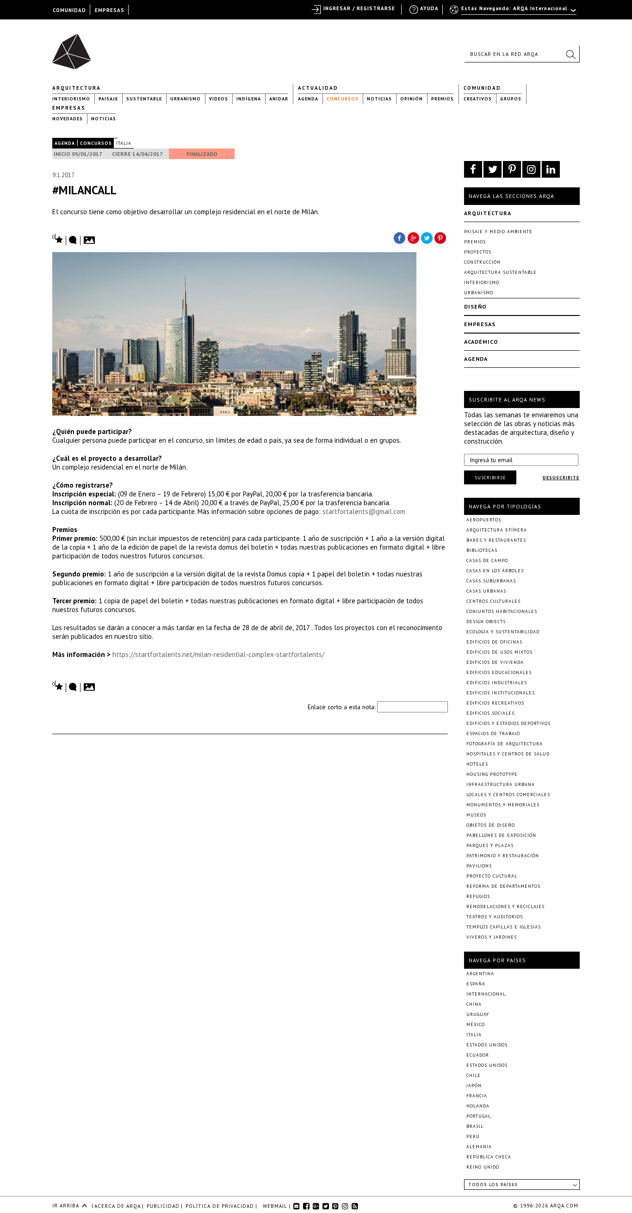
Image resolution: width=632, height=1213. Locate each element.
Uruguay (477, 1014)
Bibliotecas (481, 550)
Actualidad (318, 88)
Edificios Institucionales (500, 693)
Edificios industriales (496, 683)
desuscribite (561, 478)
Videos (218, 99)
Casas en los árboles (495, 571)
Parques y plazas (490, 845)
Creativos (478, 99)
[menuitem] (513, 12)
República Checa (488, 1157)
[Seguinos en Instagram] (531, 169)
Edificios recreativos (495, 703)
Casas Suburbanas (491, 581)
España (475, 984)
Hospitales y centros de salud (508, 754)
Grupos (510, 99)
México (475, 1024)
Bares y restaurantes (496, 540)
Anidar (278, 99)
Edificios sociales (490, 713)
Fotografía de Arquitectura (504, 744)
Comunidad (482, 88)
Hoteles (477, 764)
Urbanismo (185, 99)
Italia (123, 143)
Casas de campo (487, 560)
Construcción (482, 262)
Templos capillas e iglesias (503, 927)
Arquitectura (76, 88)
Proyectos (477, 252)
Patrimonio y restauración (502, 856)
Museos (476, 815)
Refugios (478, 896)
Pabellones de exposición (501, 835)
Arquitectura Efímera (496, 530)
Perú (473, 1136)
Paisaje (108, 99)
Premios (442, 99)
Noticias (379, 99)
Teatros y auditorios (494, 917)
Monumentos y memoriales (502, 805)
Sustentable (144, 99)
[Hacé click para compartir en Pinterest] (441, 237)
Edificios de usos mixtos (499, 652)
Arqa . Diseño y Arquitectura (74, 47)
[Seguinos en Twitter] (492, 169)
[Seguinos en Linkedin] (551, 169)
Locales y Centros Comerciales (508, 795)
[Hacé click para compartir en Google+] (413, 237)
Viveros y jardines (491, 937)
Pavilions (479, 866)
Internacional (486, 994)
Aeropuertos (483, 520)
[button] (570, 54)
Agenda (308, 99)
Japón (474, 1086)
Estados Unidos (487, 1045)
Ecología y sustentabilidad (502, 632)
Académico (481, 341)
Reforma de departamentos (503, 886)
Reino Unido (482, 1167)
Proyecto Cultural (491, 876)
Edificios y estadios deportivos (508, 723)
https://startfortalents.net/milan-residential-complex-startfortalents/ (218, 654)
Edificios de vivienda (495, 662)
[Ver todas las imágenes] (91, 237)
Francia (476, 1096)
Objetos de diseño (490, 825)
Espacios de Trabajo (493, 733)
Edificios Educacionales (499, 672)
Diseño (475, 306)
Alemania (479, 1147)
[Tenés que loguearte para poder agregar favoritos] (57, 239)
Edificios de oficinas (494, 642)
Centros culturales (493, 601)
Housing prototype (492, 774)
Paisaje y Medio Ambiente (498, 232)
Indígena (248, 99)
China (474, 1004)
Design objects (486, 622)
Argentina (480, 974)
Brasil (474, 1126)
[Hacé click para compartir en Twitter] (427, 237)
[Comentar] (73, 240)
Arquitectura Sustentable (500, 272)
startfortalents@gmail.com (363, 511)
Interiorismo (71, 99)
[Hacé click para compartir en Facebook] (399, 237)
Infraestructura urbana (500, 784)
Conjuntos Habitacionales (501, 611)
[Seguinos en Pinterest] (512, 169)
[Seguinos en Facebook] (473, 169)
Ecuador (477, 1055)
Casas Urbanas (486, 591)
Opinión (411, 99)
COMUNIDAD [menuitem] (69, 10)
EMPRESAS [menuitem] (109, 10)
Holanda (477, 1106)
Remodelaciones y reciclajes (505, 907)
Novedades (67, 119)
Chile (473, 1075)
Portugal (478, 1116)
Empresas (69, 108)
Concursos (343, 99)
